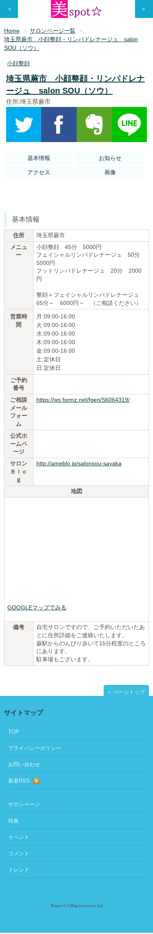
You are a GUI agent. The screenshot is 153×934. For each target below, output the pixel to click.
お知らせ (110, 158)
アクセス (38, 172)
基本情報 (38, 158)
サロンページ (24, 804)
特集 (13, 821)
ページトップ (129, 692)
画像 (110, 172)
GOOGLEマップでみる (37, 607)
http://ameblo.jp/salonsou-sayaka (79, 463)
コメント (18, 853)
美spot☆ (59, 905)
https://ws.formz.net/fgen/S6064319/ (83, 399)
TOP (13, 732)
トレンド (18, 870)
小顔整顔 (18, 63)
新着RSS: (20, 781)
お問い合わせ (24, 764)
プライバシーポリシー (34, 748)
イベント (18, 837)
